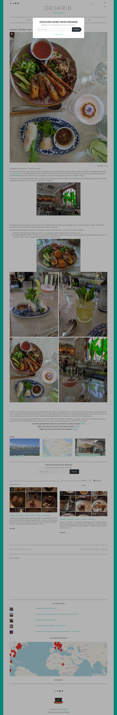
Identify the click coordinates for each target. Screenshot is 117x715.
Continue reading (58, 34)
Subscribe (76, 29)
